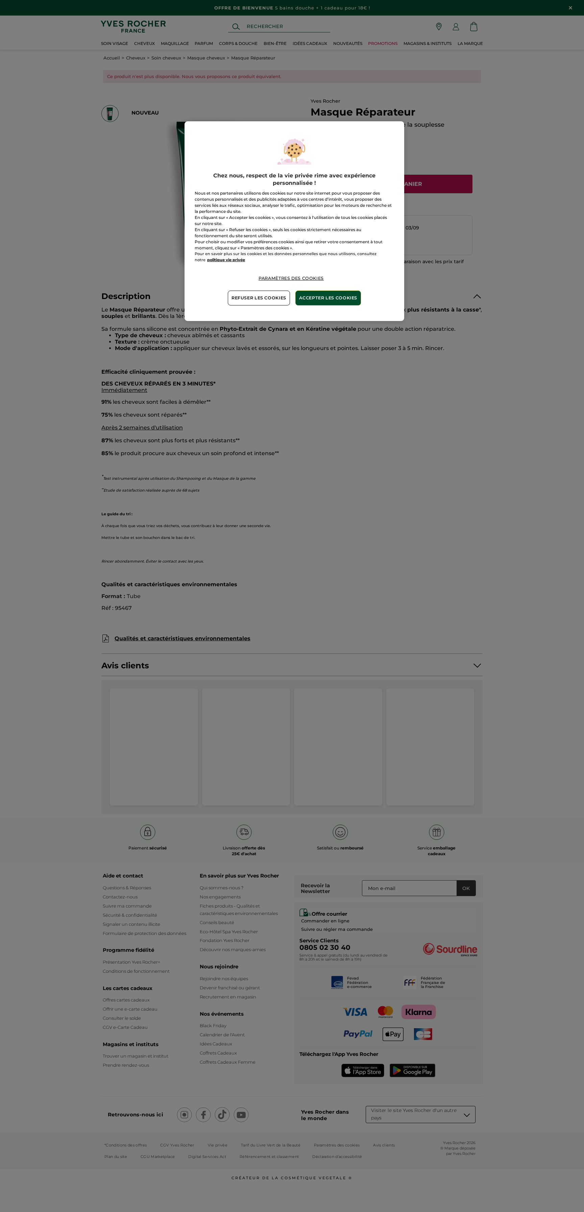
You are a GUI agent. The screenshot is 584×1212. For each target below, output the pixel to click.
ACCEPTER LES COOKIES (328, 297)
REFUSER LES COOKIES (259, 297)
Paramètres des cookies (291, 278)
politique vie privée (226, 259)
